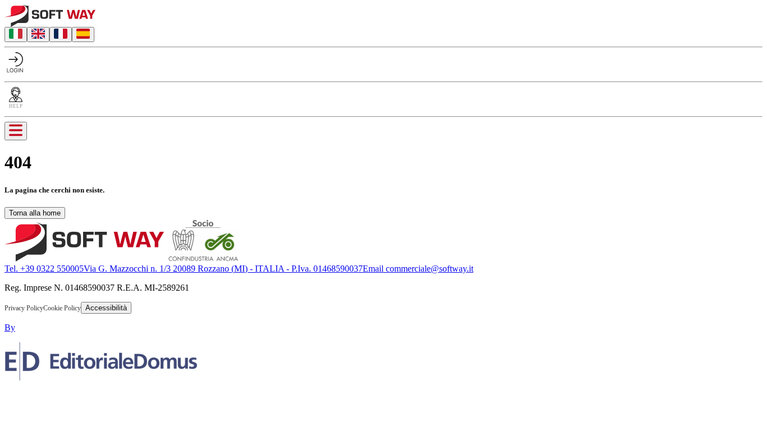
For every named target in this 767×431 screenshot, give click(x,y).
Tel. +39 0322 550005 (44, 268)
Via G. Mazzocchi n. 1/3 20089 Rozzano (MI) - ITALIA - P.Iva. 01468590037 (223, 268)
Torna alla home (35, 213)
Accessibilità (106, 308)
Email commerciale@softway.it (418, 268)
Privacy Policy (23, 308)
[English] (38, 34)
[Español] (83, 34)
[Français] (60, 34)
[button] (12, 396)
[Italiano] (15, 34)
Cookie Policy (62, 308)
